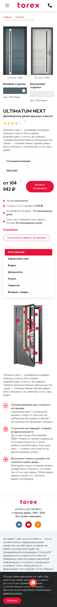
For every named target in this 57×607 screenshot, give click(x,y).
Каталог (20, 17)
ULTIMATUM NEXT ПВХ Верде (18, 20)
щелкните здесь (12, 593)
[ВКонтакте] (19, 524)
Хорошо (12, 600)
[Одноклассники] (38, 524)
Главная (7, 17)
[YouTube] (28, 524)
